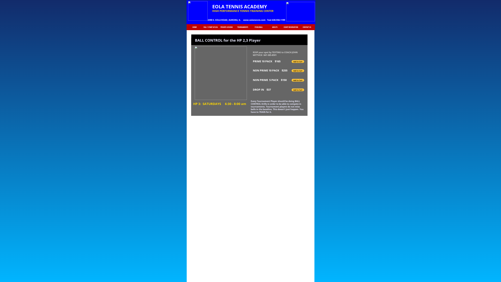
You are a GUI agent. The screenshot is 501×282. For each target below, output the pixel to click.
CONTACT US (307, 27)
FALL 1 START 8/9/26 (211, 27)
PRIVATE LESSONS (226, 27)
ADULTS (275, 27)
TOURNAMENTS (242, 27)
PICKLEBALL (259, 27)
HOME (194, 27)
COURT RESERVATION (291, 27)
